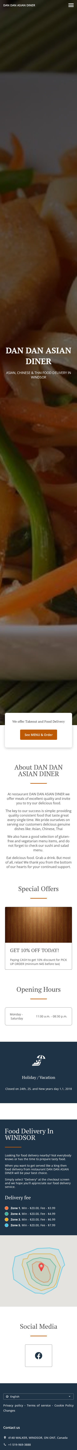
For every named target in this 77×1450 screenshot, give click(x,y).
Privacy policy (13, 1405)
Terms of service (39, 1405)
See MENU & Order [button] (39, 735)
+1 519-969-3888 (19, 1445)
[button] (71, 5)
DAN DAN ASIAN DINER (19, 5)
